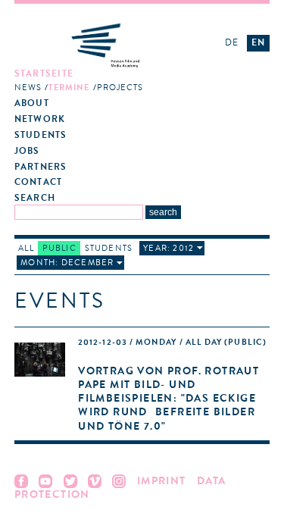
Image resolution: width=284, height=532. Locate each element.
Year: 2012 (168, 248)
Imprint (161, 481)
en (258, 42)
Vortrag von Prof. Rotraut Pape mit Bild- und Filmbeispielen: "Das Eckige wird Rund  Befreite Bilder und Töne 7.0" (168, 398)
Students (40, 135)
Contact (38, 182)
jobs (27, 151)
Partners (40, 167)
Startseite (43, 74)
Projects (120, 87)
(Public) (172, 342)
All (26, 248)
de (232, 42)
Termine (69, 87)
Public (59, 248)
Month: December (67, 263)
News (28, 87)
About (31, 103)
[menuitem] (110, 81)
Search (34, 198)
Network (40, 119)
